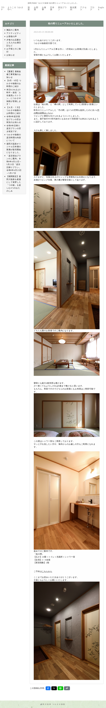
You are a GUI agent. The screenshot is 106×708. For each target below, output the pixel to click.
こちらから (47, 571)
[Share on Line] (60, 688)
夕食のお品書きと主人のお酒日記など (13, 43)
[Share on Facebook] (48, 688)
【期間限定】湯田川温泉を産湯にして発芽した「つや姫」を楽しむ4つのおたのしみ (13, 183)
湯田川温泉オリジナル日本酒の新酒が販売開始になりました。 (13, 148)
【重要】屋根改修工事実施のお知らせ (13, 74)
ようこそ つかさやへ (15, 8)
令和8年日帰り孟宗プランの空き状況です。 (13, 128)
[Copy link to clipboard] (67, 688)
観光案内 (73, 8)
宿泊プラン (62, 8)
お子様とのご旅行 (13, 50)
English (101, 8)
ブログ (92, 8)
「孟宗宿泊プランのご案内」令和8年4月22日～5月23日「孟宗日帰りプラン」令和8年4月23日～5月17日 (13, 164)
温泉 (29, 8)
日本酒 (52, 8)
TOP (2, 8)
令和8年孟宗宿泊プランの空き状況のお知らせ (13, 119)
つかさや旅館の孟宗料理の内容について (13, 137)
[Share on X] (54, 688)
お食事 (44, 8)
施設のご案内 (12, 30)
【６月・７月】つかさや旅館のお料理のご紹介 (13, 110)
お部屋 (36, 8)
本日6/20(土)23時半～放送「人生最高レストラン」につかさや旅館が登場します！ (13, 97)
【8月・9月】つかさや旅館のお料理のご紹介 (13, 83)
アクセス (83, 8)
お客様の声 (11, 36)
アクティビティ (13, 33)
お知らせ (10, 55)
